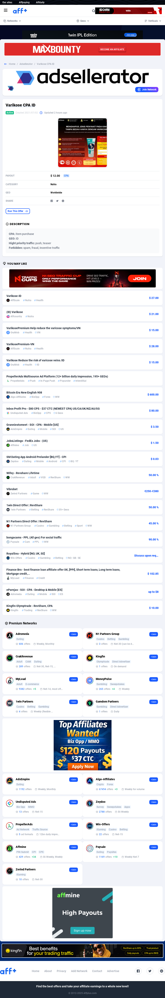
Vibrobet (12, 489)
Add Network (79, 971)
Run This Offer (15, 211)
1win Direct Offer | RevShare (24, 505)
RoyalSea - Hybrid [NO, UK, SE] (25, 553)
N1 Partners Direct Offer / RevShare (29, 521)
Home (12, 64)
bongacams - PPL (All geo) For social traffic (34, 537)
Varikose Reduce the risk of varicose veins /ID (35, 360)
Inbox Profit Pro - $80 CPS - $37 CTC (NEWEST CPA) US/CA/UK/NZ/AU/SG (53, 408)
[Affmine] (82, 913)
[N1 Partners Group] (82, 278)
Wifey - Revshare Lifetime (22, 473)
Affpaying (24, 2)
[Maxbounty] (82, 49)
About (48, 971)
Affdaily (40, 2)
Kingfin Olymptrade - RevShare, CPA (29, 605)
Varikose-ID (13, 296)
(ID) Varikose (14, 312)
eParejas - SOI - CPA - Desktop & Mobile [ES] (34, 589)
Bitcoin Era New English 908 (24, 392)
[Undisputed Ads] (82, 745)
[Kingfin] (82, 950)
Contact (97, 971)
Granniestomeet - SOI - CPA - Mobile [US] (32, 424)
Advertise (113, 971)
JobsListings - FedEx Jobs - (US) (27, 440)
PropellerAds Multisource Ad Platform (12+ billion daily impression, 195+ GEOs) (57, 376)
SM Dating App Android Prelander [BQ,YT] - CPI (36, 457)
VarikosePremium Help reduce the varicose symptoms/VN (43, 328)
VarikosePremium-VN (20, 344)
